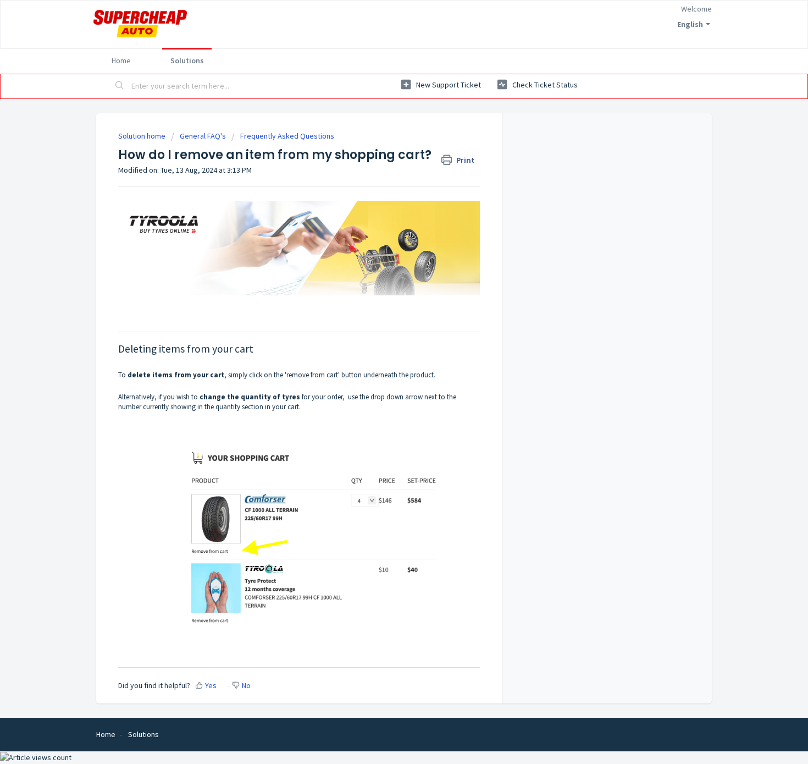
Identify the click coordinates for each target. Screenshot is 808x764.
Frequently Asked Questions (287, 136)
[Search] (120, 86)
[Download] (383, 240)
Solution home (142, 136)
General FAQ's (203, 136)
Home (121, 60)
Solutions (187, 60)
